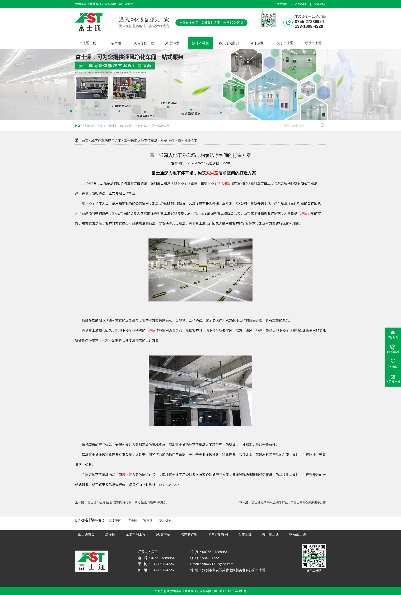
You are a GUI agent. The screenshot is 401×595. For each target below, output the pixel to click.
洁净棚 (132, 520)
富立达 (148, 520)
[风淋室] (200, 300)
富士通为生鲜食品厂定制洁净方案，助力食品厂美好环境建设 (127, 502)
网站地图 (282, 4)
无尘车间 (115, 520)
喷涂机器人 (167, 520)
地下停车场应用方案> (107, 140)
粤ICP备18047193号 (233, 591)
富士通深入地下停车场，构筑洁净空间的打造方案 (161, 140)
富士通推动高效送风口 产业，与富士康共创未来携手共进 (289, 502)
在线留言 (301, 4)
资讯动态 (320, 4)
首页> (86, 140)
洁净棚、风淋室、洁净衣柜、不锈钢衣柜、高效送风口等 (133, 125)
